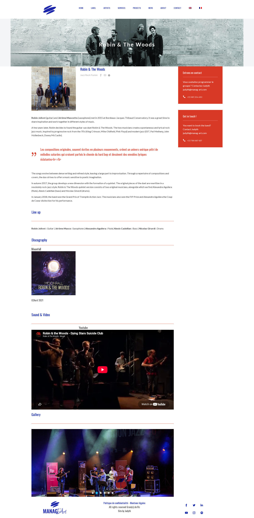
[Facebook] (186, 505)
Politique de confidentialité (115, 503)
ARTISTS (106, 7)
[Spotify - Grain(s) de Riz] (201, 513)
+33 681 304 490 (194, 97)
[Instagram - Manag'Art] (194, 513)
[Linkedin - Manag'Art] (201, 505)
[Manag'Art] (49, 10)
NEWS (150, 7)
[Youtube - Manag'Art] (186, 513)
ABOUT (163, 7)
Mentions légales (137, 503)
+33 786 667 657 (194, 140)
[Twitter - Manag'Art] (194, 505)
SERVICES (121, 7)
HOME (81, 7)
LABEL (93, 7)
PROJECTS (137, 7)
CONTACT (177, 7)
